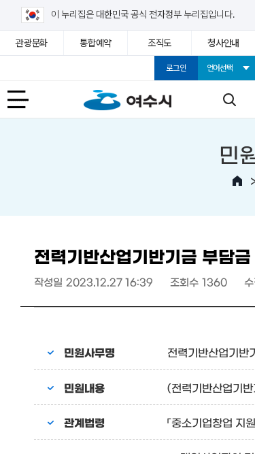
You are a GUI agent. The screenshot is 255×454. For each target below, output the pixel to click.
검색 (229, 99)
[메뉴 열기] (25, 99)
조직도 (159, 42)
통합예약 (96, 42)
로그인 (176, 68)
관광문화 (32, 42)
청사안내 (223, 42)
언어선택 (220, 68)
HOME (237, 181)
